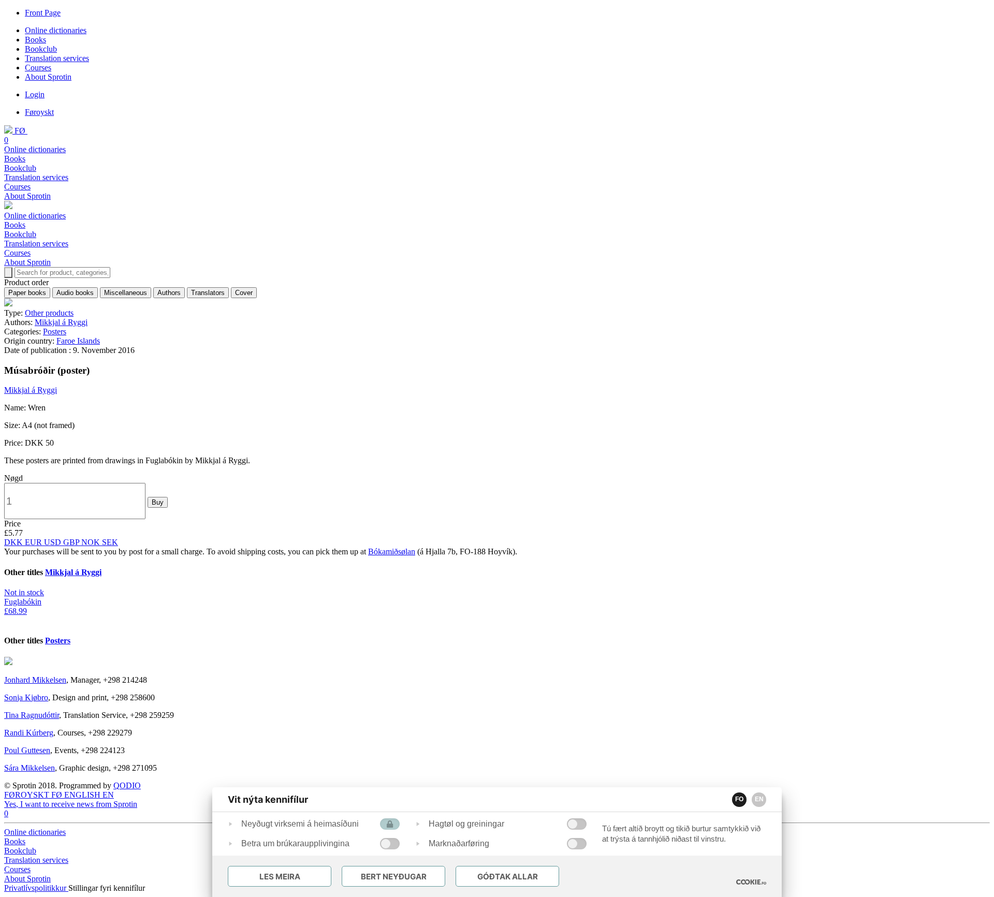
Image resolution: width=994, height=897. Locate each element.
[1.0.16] (751, 882)
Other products (49, 312)
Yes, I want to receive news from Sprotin (70, 804)
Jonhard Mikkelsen (35, 679)
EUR (34, 542)
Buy (158, 502)
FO (739, 799)
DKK (14, 542)
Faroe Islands (78, 340)
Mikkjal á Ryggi (61, 322)
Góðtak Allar (507, 876)
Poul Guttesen (27, 750)
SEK (110, 542)
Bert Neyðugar (394, 876)
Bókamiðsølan (391, 551)
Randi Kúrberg (28, 732)
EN (759, 799)
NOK (91, 542)
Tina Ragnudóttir (31, 715)
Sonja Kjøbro (26, 697)
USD (53, 542)
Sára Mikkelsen (29, 767)
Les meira (279, 876)
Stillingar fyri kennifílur (106, 888)
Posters (54, 331)
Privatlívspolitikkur (36, 888)
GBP (72, 542)
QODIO (127, 785)
